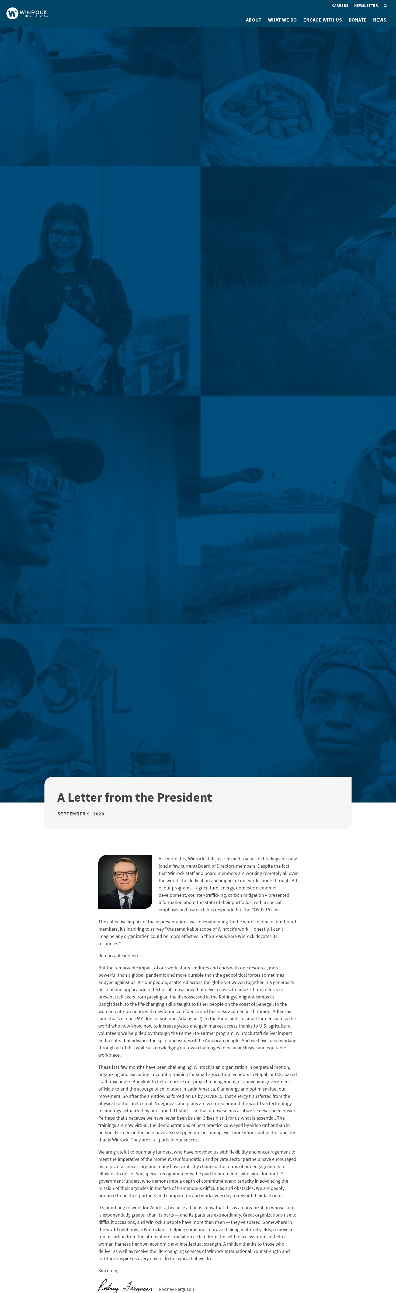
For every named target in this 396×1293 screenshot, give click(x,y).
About (254, 20)
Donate (358, 20)
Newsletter (366, 5)
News (379, 20)
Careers (340, 5)
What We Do (282, 20)
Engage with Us (322, 20)
